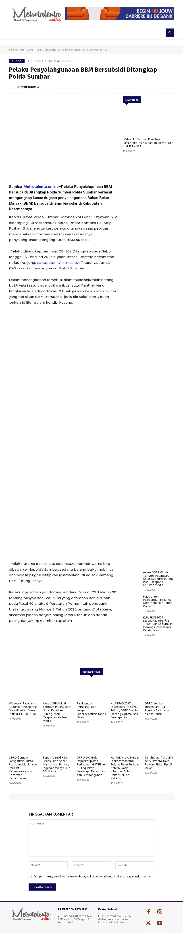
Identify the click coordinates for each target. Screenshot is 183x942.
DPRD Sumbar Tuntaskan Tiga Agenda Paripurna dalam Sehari (157, 709)
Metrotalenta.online (41, 186)
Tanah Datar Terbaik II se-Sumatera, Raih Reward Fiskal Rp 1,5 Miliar (159, 763)
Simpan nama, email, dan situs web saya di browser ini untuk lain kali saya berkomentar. (93, 876)
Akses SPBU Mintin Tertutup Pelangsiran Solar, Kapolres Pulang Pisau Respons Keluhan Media (158, 578)
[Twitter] (138, 86)
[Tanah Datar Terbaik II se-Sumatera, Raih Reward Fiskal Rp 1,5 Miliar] (159, 743)
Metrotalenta (30, 86)
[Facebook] (128, 86)
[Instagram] (159, 912)
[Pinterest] (148, 86)
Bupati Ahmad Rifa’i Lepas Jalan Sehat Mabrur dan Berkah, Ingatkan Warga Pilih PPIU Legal (56, 764)
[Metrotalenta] (13, 86)
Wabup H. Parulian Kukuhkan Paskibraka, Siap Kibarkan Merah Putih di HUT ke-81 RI (148, 142)
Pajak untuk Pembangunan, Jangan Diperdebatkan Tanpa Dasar (158, 601)
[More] (169, 86)
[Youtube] (159, 923)
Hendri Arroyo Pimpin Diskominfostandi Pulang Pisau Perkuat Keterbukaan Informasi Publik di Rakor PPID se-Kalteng (125, 768)
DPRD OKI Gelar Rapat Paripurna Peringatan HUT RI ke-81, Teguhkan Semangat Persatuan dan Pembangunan (91, 766)
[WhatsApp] (158, 86)
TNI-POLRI (27, 49)
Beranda (13, 49)
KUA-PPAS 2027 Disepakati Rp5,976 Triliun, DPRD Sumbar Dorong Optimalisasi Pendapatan (157, 624)
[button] (170, 32)
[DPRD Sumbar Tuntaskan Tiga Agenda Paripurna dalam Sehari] (159, 689)
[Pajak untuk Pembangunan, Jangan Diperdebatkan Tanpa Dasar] (132, 602)
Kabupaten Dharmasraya (59, 262)
